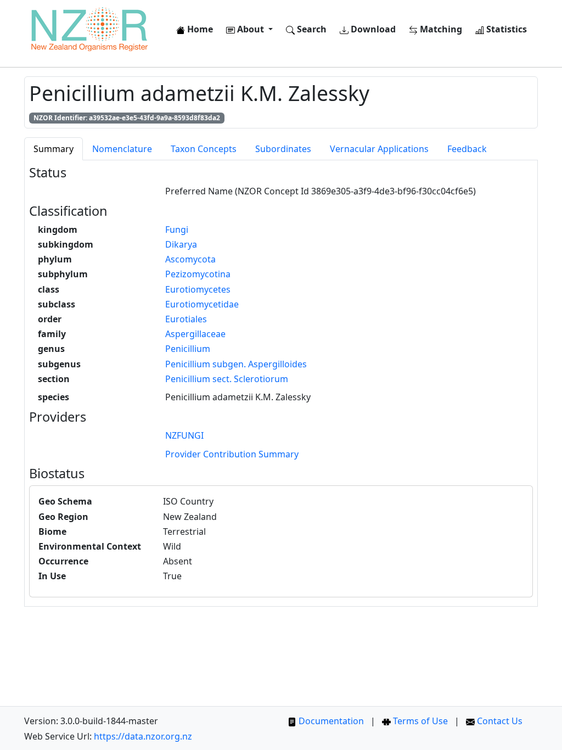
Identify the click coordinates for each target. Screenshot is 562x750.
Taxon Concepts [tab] (204, 149)
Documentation (330, 721)
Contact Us (498, 721)
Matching (440, 29)
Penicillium (187, 349)
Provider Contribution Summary (232, 454)
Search (311, 29)
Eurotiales (186, 319)
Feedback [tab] (467, 149)
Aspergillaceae (195, 334)
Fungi (176, 229)
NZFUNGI (184, 435)
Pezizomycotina (198, 274)
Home (199, 29)
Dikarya (181, 244)
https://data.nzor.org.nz (143, 736)
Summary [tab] (53, 149)
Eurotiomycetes (198, 289)
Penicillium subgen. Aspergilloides (236, 364)
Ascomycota (190, 259)
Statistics (505, 29)
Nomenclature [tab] (122, 149)
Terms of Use (419, 721)
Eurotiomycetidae (202, 304)
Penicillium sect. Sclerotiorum (226, 379)
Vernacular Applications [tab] (379, 149)
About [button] (250, 29)
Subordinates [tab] (283, 149)
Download (372, 29)
